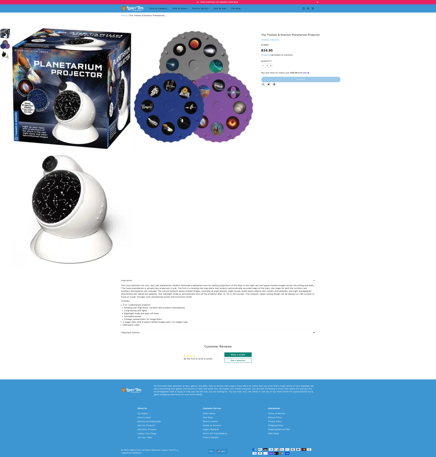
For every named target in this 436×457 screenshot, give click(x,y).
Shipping (265, 55)
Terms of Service (276, 413)
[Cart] (313, 8)
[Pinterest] (274, 84)
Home (124, 15)
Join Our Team (145, 437)
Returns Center (210, 421)
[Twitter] (269, 84)
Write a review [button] (238, 355)
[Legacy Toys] (132, 8)
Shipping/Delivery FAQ (279, 429)
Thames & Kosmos (270, 40)
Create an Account (212, 425)
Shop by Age (220, 8)
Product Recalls (210, 437)
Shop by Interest (200, 8)
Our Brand (143, 413)
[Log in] (308, 8)
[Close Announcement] (317, 2)
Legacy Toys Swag (147, 433)
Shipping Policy (275, 425)
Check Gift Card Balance (215, 433)
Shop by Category (158, 8)
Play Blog (235, 8)
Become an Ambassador (149, 421)
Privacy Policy (275, 421)
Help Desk (208, 417)
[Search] (304, 8)
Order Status (209, 413)
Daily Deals (273, 433)
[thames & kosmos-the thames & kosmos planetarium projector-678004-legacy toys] (71, 88)
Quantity (266, 61)
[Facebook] (263, 84)
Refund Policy (275, 417)
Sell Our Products (146, 425)
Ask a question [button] (238, 360)
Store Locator (144, 417)
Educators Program (147, 429)
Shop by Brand (179, 8)
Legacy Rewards (211, 429)
